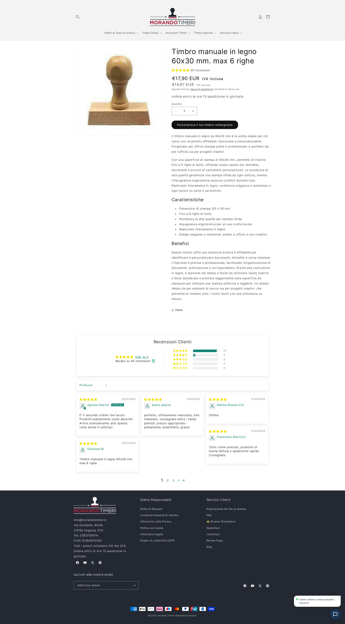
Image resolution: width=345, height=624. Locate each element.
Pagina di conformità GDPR (157, 540)
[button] (78, 17)
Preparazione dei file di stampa (226, 508)
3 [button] (173, 480)
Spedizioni (213, 527)
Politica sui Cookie (151, 527)
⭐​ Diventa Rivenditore (221, 521)
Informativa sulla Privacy (155, 521)
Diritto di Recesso (151, 508)
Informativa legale (151, 534)
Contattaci (213, 534)
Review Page (214, 540)
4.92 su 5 (142, 357)
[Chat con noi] (335, 614)
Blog (209, 546)
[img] (88, 399)
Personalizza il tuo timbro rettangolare (205, 125)
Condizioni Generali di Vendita (159, 515)
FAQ (209, 515)
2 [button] (168, 480)
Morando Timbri (166, 615)
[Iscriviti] (134, 585)
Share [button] (179, 309)
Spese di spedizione (201, 89)
